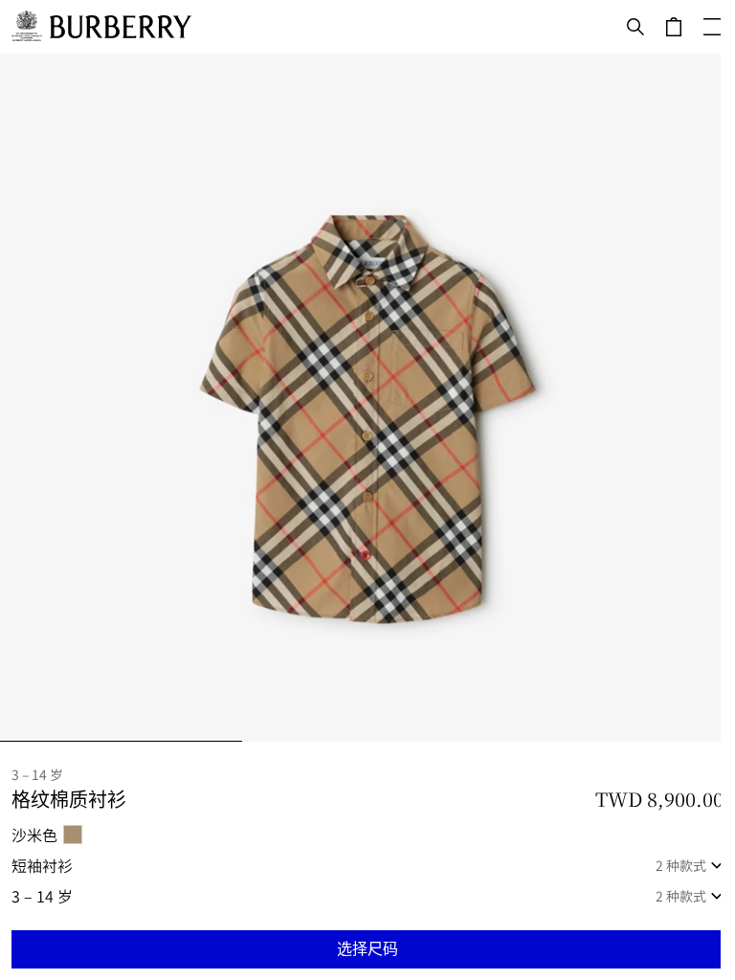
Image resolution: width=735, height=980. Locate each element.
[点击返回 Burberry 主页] (120, 26)
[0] (673, 26)
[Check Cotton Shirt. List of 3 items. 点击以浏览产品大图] (367, 398)
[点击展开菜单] (712, 26)
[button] (367, 949)
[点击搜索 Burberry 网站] (635, 26)
